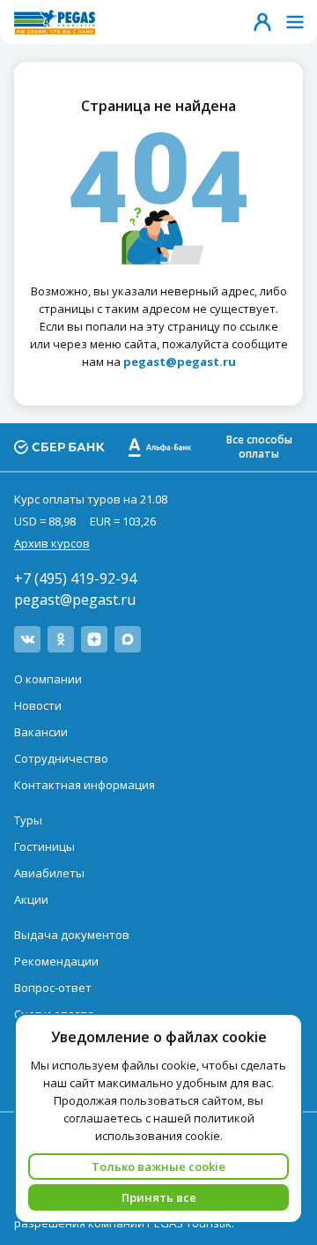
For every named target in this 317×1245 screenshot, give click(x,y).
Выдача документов (71, 935)
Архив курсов (52, 543)
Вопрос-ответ (53, 987)
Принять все (159, 1197)
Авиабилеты (49, 873)
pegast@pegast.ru (75, 599)
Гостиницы (44, 846)
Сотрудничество (61, 758)
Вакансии (41, 732)
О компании (48, 679)
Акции (31, 899)
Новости (38, 705)
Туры (28, 820)
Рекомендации (56, 961)
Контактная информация (84, 785)
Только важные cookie (158, 1166)
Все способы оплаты (259, 446)
